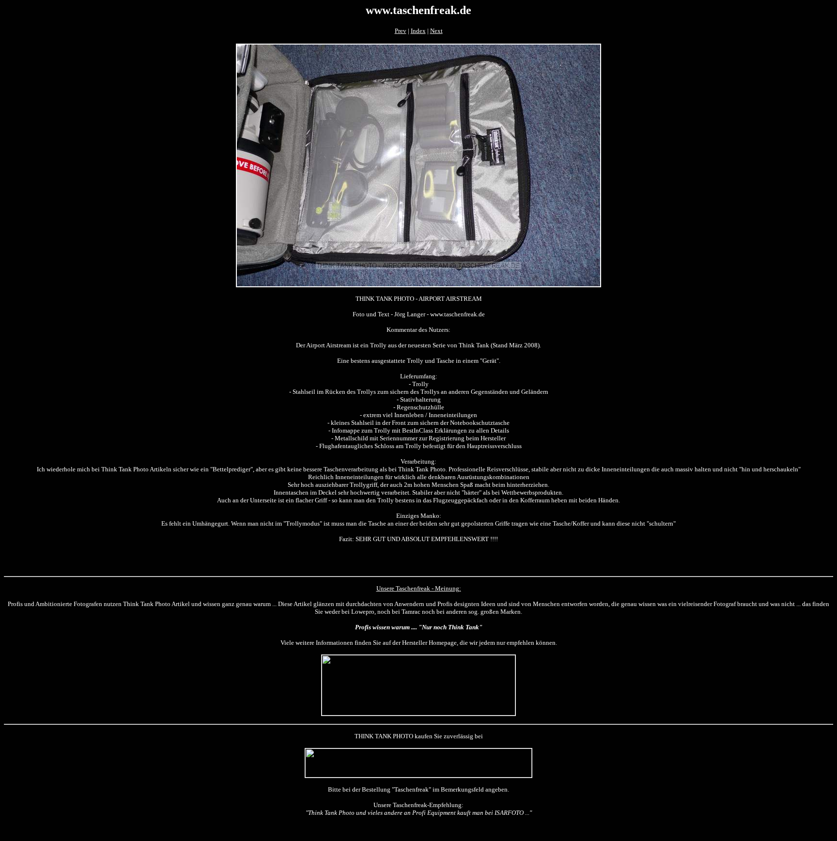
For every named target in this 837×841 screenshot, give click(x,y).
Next (436, 30)
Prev (400, 30)
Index (418, 30)
